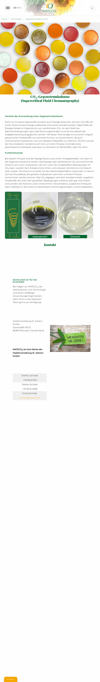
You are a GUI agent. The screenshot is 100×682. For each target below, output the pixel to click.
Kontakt (10, 679)
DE (14, 8)
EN (19, 8)
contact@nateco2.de (30, 398)
